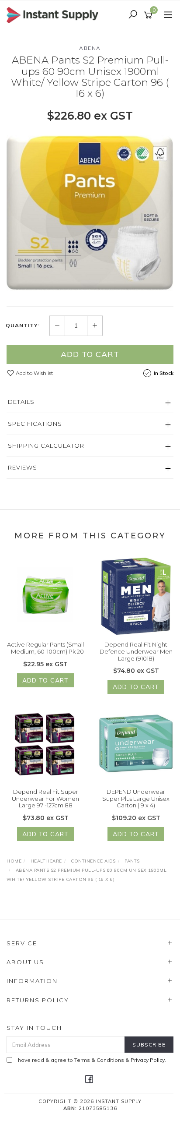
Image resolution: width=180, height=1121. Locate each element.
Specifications (35, 423)
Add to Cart (90, 354)
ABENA (90, 48)
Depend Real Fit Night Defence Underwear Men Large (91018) (136, 651)
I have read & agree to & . (90, 1060)
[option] (90, 213)
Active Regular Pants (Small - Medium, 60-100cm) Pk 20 (45, 648)
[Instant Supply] (55, 14)
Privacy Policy (148, 1060)
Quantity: (23, 325)
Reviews (22, 467)
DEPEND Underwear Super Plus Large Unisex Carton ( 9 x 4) (136, 798)
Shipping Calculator (46, 445)
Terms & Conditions (99, 1060)
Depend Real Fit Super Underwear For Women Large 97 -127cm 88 (45, 798)
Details (21, 401)
